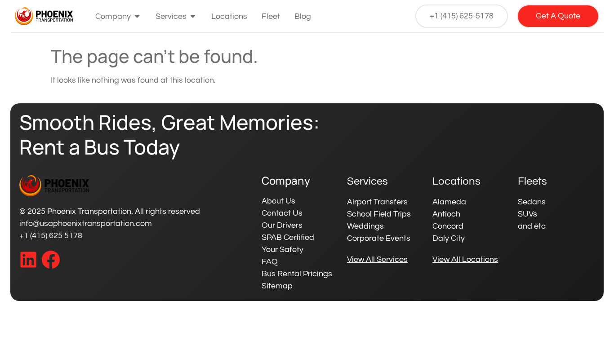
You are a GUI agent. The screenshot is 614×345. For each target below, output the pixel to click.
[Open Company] (137, 16)
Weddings (365, 226)
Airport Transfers (377, 202)
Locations (456, 181)
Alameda (449, 202)
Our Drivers (282, 225)
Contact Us (282, 213)
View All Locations (465, 259)
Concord (447, 226)
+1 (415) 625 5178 (50, 235)
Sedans (532, 202)
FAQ (270, 261)
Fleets (532, 181)
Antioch (446, 214)
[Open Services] (193, 16)
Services (367, 181)
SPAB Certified (288, 237)
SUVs (527, 214)
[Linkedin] (28, 260)
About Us (278, 201)
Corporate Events (378, 238)
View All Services (377, 259)
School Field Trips (379, 214)
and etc (532, 226)
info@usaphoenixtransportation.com (85, 223)
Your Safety (282, 249)
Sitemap (277, 286)
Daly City (448, 238)
